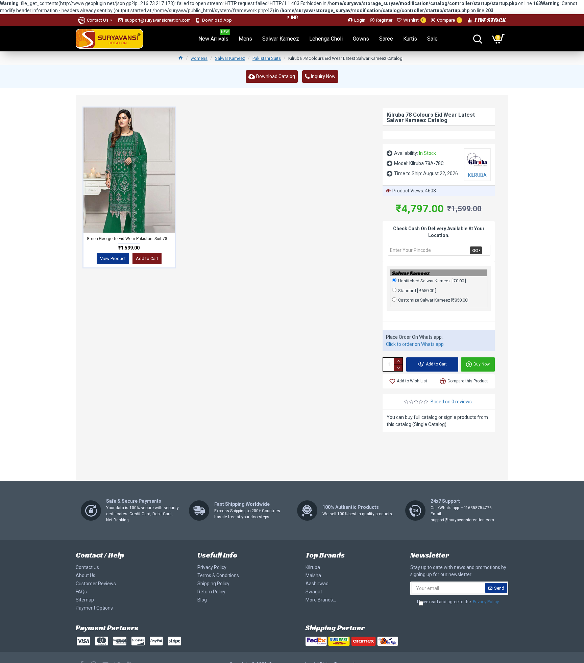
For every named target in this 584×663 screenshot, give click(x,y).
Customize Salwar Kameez (433, 300)
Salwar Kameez (230, 58)
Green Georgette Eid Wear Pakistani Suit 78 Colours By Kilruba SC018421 (129, 238)
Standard (417, 290)
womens (199, 58)
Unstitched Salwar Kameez (432, 280)
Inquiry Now (323, 76)
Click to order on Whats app (415, 344)
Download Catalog (275, 76)
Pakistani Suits (266, 58)
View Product (113, 258)
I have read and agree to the (458, 601)
